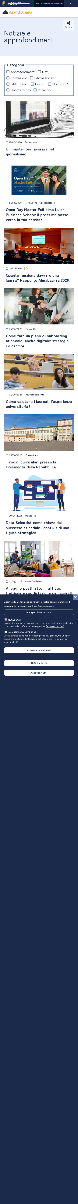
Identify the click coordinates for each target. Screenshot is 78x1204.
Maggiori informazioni (39, 612)
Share (68, 27)
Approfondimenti (23, 71)
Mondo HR (60, 84)
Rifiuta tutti (39, 663)
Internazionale (44, 77)
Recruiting (45, 89)
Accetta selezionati (39, 650)
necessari (14, 619)
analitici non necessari (22, 632)
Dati (45, 71)
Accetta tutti (38, 672)
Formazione (19, 77)
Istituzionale (19, 84)
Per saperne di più (55, 626)
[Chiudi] (75, 597)
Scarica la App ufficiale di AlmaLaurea (19, 3)
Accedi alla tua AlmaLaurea (52, 3)
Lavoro (40, 84)
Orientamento (21, 89)
